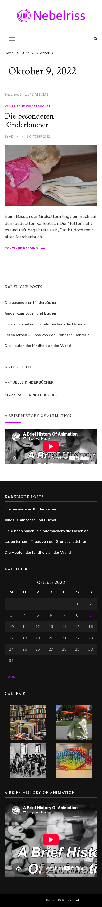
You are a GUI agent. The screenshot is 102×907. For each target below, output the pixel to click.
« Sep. (10, 676)
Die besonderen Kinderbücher (30, 302)
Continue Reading (21, 248)
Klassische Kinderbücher (28, 106)
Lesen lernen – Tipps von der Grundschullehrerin (47, 335)
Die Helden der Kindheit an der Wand (38, 345)
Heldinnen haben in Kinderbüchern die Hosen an (46, 324)
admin (14, 136)
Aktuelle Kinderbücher (29, 382)
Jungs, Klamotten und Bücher (30, 313)
